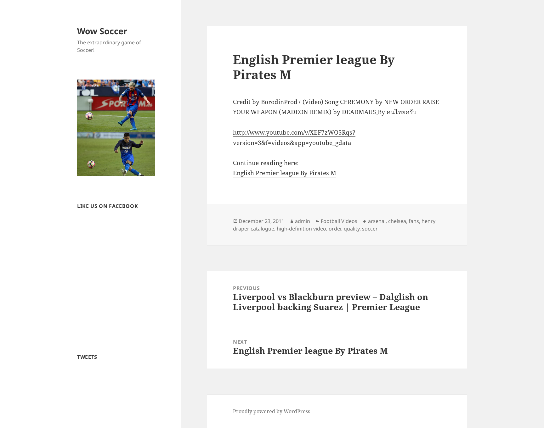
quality (352, 228)
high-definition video (301, 228)
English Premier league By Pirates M (284, 173)
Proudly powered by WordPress (271, 411)
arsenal (377, 221)
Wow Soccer (102, 31)
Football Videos (339, 221)
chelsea (397, 221)
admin (302, 221)
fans (414, 221)
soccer (370, 228)
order (335, 228)
